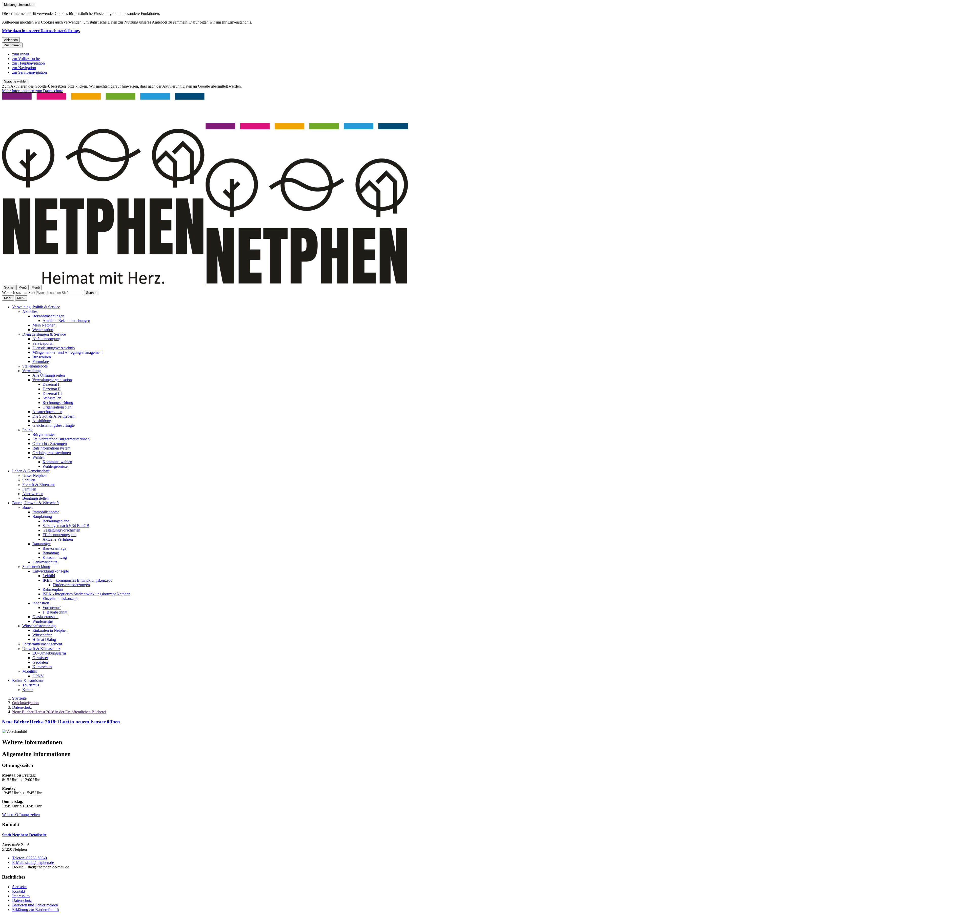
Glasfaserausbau (45, 617)
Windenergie (42, 621)
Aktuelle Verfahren (58, 539)
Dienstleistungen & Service (44, 334)
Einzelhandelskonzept (60, 598)
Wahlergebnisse (55, 466)
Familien (29, 489)
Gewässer (40, 658)
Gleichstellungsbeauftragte (53, 425)
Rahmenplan (53, 589)
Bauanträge (41, 544)
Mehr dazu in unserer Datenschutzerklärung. (41, 31)
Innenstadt (40, 603)
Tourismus (30, 685)
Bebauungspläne (56, 521)
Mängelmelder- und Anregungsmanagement (67, 352)
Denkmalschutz (44, 562)
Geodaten (40, 662)
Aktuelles (29, 311)
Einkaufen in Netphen (50, 630)
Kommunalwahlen (57, 462)
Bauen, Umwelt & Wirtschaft (35, 503)
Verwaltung (31, 371)
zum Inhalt (20, 54)
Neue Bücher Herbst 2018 (61, 721)
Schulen (28, 480)
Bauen (27, 507)
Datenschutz (22, 707)
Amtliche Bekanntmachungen (66, 320)
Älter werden (32, 494)
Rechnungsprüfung (58, 402)
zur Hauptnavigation (28, 63)
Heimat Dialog (44, 639)
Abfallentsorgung (46, 339)
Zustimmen (12, 45)
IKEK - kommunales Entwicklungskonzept (77, 580)
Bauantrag (51, 553)
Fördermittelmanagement (42, 644)
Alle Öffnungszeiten (48, 375)
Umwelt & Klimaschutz (41, 648)
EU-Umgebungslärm (49, 653)
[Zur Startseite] (205, 282)
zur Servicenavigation (29, 72)
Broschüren (41, 357)
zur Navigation (24, 68)
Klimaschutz (42, 667)
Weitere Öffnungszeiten (21, 814)
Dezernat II (51, 389)
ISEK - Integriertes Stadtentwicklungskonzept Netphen (86, 594)
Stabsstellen (52, 398)
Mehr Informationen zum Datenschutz (32, 91)
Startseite (19, 698)
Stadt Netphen (24, 835)
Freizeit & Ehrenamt (38, 484)
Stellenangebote (35, 366)
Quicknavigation (25, 703)
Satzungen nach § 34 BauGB (66, 525)
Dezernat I (51, 384)
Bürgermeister (43, 434)
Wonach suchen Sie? (18, 292)
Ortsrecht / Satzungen (49, 443)
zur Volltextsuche (26, 58)
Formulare (40, 361)
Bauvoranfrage (54, 548)
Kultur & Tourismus (28, 680)
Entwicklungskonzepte (50, 571)
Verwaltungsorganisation (52, 380)
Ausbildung (41, 421)
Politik (27, 430)
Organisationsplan (57, 407)
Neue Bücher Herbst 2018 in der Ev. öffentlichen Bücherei (59, 712)
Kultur (27, 689)
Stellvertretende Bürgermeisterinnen (61, 439)
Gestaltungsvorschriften (61, 530)
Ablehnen (11, 40)
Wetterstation (42, 330)
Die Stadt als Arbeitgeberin (53, 416)
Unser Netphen (34, 475)
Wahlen (38, 457)
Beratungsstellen (35, 498)
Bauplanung (42, 516)
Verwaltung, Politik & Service (36, 307)
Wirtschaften (42, 635)
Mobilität (29, 671)
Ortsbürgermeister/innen (51, 453)
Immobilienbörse (45, 512)
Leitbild (49, 576)
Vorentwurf (52, 607)
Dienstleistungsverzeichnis (53, 348)
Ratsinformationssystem (51, 448)
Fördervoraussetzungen (71, 585)
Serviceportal (42, 343)
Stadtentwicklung (36, 566)
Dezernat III (52, 393)
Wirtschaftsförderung (39, 626)
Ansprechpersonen (47, 412)
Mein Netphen (43, 325)
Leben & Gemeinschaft (30, 471)
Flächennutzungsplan (59, 535)
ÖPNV (38, 676)
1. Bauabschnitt (55, 612)
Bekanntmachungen (48, 316)
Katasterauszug (55, 557)
